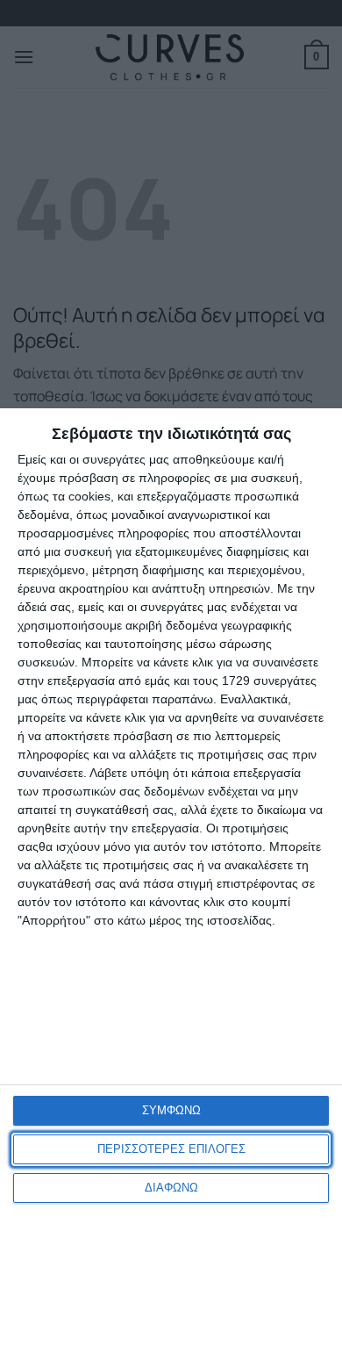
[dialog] (171, 884)
